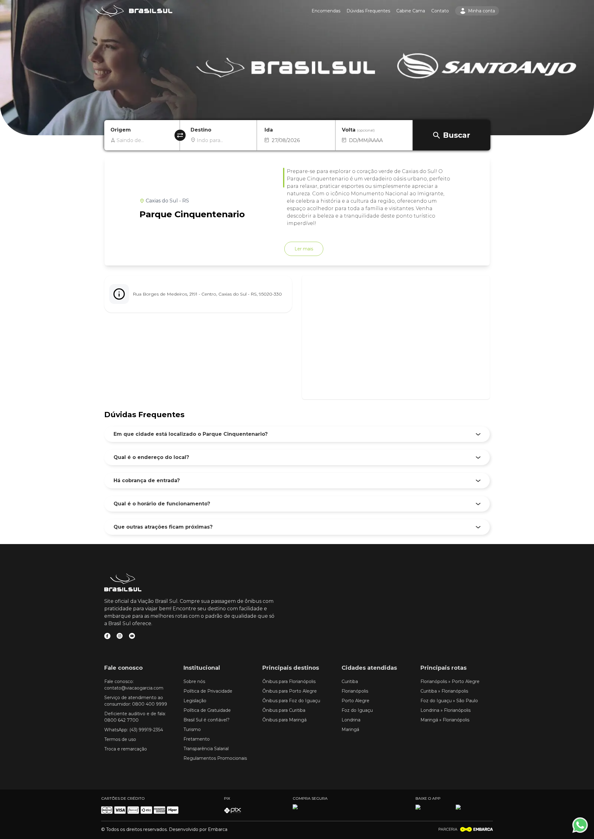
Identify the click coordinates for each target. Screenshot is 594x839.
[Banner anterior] (12, 68)
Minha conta (481, 11)
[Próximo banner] (582, 68)
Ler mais (304, 249)
